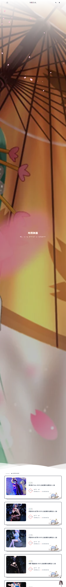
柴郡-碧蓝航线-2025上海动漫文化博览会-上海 (42, 563)
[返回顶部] (61, 582)
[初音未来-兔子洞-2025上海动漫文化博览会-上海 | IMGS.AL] (16, 512)
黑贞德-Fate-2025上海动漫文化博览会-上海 (42, 485)
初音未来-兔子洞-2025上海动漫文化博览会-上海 (43, 511)
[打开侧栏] (60, 577)
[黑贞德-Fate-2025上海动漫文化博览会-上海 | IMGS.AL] (16, 486)
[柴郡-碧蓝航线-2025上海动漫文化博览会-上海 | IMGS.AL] (16, 564)
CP (31, 482)
